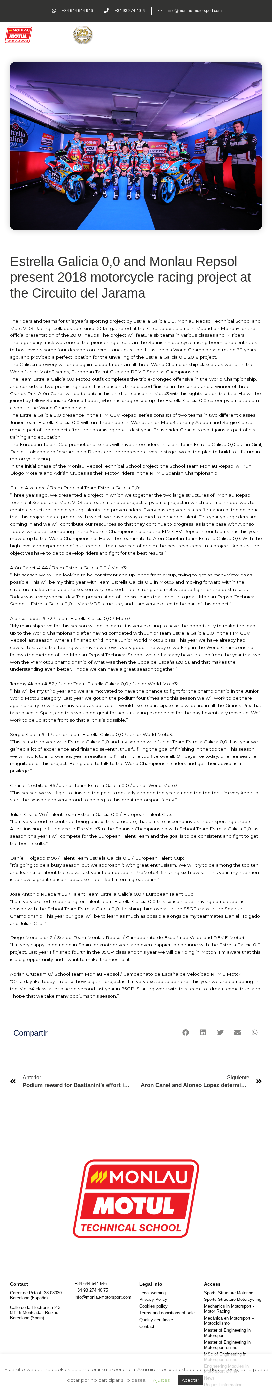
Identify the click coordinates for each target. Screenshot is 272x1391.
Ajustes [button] (161, 1380)
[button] (185, 1032)
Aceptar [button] (190, 1380)
